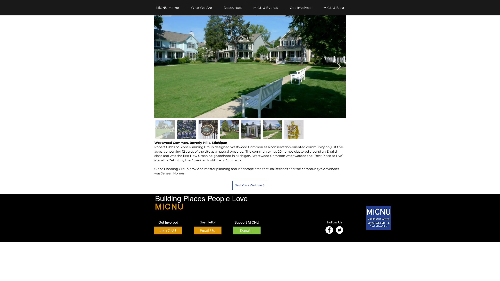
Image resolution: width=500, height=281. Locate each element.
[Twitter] (339, 230)
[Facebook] (329, 230)
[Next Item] (339, 66)
